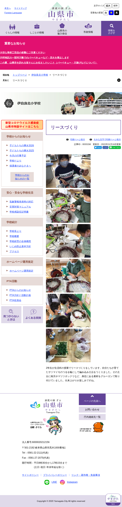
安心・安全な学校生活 (20, 192)
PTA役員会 (15, 300)
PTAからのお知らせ (20, 290)
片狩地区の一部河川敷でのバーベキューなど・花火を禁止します (34, 57)
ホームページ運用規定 (20, 261)
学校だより (15, 160)
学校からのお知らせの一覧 (22, 177)
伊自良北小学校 (39, 75)
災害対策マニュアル (20, 206)
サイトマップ (20, 8)
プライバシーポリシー (55, 475)
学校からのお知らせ (19, 136)
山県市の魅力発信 (62, 32)
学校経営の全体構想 (20, 241)
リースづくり (20, 80)
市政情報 (88, 32)
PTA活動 (12, 281)
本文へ (7, 8)
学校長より (15, 231)
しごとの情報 (37, 32)
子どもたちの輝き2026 (22, 145)
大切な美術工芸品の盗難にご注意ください (22, 52)
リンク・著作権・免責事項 (85, 475)
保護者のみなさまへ (20, 165)
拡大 (108, 5)
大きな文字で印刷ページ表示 (107, 139)
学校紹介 (12, 222)
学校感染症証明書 (19, 212)
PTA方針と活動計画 (20, 295)
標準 (116, 5)
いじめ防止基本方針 (20, 246)
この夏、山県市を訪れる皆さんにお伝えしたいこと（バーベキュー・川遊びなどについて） (49, 62)
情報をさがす (111, 31)
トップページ (20, 75)
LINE (54, 482)
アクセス (14, 251)
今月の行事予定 (18, 155)
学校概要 (14, 236)
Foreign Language (13, 12)
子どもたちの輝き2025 (22, 150)
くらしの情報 (12, 32)
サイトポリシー (30, 475)
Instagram (72, 482)
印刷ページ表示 (77, 139)
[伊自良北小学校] (61, 103)
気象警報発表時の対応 (21, 201)
